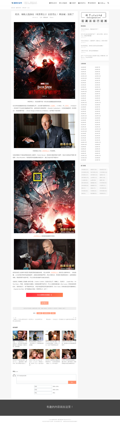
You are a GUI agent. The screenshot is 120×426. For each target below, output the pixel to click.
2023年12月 (84, 102)
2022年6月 (83, 122)
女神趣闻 (64, 3)
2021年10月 (84, 131)
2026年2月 (83, 74)
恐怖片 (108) (102, 177)
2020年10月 (84, 144)
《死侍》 (67, 105)
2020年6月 (83, 149)
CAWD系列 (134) (103, 172)
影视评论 (83, 3)
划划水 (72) (93, 188)
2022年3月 (97, 124)
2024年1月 (97, 100)
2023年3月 (97, 111)
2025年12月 (84, 76)
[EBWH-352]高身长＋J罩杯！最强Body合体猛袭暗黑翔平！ (69, 343)
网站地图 (60, 419)
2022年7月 (97, 120)
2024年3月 (97, 98)
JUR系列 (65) (93, 190)
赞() (45, 303)
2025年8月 (83, 80)
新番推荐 (92, 3)
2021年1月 (97, 140)
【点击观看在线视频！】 (44, 295)
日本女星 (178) (103, 169)
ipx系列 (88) (93, 180)
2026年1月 (97, 74)
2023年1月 (97, 113)
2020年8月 (83, 146)
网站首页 (54, 3)
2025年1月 (97, 87)
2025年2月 (83, 87)
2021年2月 (83, 140)
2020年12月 (84, 142)
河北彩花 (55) (102, 193)
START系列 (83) (103, 182)
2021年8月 (83, 133)
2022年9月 (97, 118)
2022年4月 (83, 124)
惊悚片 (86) (102, 180)
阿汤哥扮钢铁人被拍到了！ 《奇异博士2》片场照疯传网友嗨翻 (36, 343)
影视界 (73, 3)
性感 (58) (83, 193)
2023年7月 (97, 107)
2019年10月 (84, 157)
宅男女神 (24, 7)
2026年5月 (97, 69)
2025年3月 (97, 85)
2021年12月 (84, 129)
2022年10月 (84, 118)
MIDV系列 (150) (94, 172)
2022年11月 (98, 115)
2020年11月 (98, 142)
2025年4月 (83, 85)
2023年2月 (83, 113)
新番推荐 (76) (93, 185)
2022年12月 (84, 115)
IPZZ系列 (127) (85, 174)
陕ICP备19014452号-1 (66, 419)
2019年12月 (84, 155)
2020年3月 (97, 151)
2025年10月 (84, 78)
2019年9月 (97, 157)
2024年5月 (97, 96)
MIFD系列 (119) (85, 177)
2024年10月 (84, 91)
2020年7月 (97, 146)
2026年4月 (83, 71)
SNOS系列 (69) (103, 188)
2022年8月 (83, 120)
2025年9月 (97, 78)
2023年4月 (83, 111)
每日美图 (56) (93, 193)
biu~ (72, 382)
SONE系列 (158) (85, 172)
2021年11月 (98, 129)
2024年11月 (98, 89)
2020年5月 (97, 149)
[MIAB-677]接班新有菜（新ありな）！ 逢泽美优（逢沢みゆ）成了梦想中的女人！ (20, 361)
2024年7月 (97, 93)
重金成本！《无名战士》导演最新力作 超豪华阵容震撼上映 (61, 319)
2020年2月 (83, 153)
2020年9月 (97, 144)
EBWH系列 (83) (85, 185)
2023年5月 (97, 109)
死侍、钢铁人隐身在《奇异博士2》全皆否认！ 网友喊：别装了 (44, 14)
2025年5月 (97, 82)
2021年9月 (97, 131)
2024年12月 (84, 89)
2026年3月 (97, 71)
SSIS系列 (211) (85, 169)
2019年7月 (97, 160)
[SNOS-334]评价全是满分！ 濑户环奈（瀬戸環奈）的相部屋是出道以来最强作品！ (69, 361)
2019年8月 (83, 160)
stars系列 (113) (94, 177)
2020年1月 (97, 153)
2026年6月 (83, 69)
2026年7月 (97, 67)
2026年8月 (83, 67)
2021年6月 (83, 135)
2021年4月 (83, 138)
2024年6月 (83, 96)
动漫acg (102, 3)
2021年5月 (97, 135)
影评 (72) (83, 188)
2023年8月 (83, 107)
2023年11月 (98, 102)
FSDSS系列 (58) (103, 190)
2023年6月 (83, 109)
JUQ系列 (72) (102, 185)
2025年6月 (83, 82)
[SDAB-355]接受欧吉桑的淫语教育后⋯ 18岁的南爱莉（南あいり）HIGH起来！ (52, 361)
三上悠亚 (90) (84, 180)
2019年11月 (98, 155)
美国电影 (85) (93, 182)
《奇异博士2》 (45, 151)
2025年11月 (98, 76)
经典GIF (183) (94, 169)
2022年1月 (97, 127)
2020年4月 (83, 151)
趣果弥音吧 (16, 3)
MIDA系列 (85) (85, 182)
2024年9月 (97, 91)
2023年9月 (97, 104)
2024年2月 (83, 100)
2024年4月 (83, 98)
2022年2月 (83, 127)
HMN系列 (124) (94, 174)
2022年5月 (97, 122)
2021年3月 (97, 138)
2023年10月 (84, 104)
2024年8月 (83, 93)
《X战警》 (53, 105)
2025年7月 (97, 80)
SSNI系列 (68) (85, 190)
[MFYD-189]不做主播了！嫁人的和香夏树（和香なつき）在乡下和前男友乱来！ (52, 343)
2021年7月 (97, 133)
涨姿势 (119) (102, 174)
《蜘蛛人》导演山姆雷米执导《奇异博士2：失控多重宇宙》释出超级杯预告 (28, 320)
